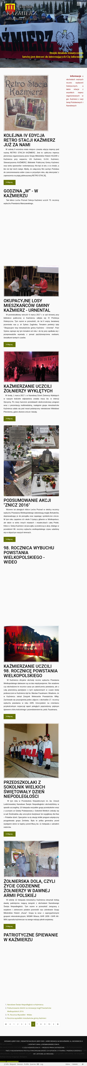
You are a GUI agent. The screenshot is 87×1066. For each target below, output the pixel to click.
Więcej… (10, 182)
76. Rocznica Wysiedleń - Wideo (19, 1015)
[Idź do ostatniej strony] (57, 1024)
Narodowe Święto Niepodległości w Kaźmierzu (25, 1004)
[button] (79, 3)
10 (49, 1024)
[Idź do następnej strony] (54, 1024)
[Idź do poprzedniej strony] (10, 1024)
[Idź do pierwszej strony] (6, 1024)
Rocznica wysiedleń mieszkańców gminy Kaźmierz (26, 1018)
